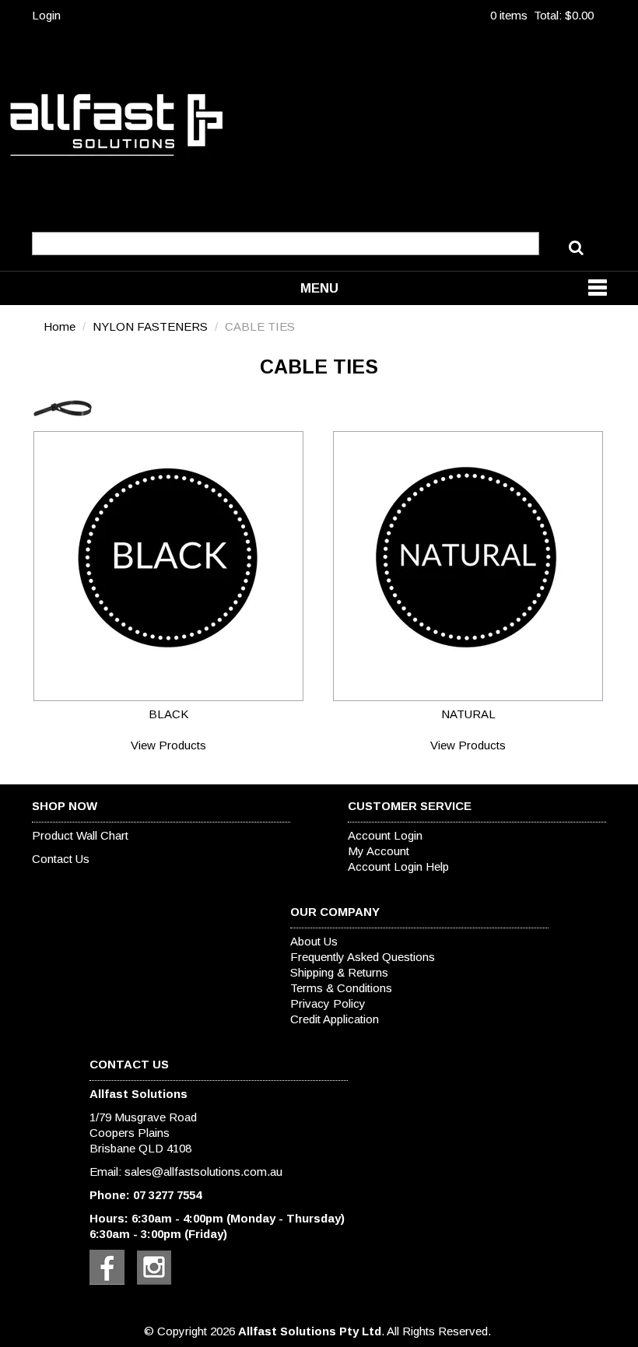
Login (46, 15)
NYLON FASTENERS (150, 326)
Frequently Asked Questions (362, 956)
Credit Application (334, 1019)
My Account (378, 851)
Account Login (385, 835)
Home (59, 326)
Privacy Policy (328, 1003)
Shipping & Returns (339, 972)
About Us (314, 941)
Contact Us (60, 858)
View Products (168, 745)
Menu (319, 288)
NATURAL (468, 714)
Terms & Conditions (341, 987)
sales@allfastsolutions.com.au (203, 1171)
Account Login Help (398, 866)
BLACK (168, 714)
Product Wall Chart (80, 835)
